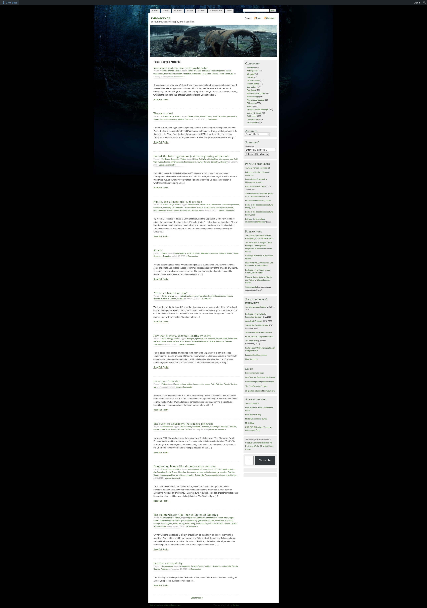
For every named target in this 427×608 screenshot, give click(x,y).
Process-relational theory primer (258, 201)
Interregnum (224, 159)
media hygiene (166, 524)
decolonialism (177, 207)
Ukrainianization (159, 526)
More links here (251, 359)
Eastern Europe (197, 566)
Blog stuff (251, 74)
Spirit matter (252, 116)
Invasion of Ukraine (166, 381)
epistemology (165, 521)
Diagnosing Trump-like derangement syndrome (184, 466)
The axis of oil (163, 113)
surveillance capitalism (185, 475)
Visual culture (252, 123)
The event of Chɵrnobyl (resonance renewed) (183, 423)
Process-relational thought (257, 110)
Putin (182, 341)
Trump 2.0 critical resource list (257, 168)
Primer (201, 10)
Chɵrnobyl (224, 427)
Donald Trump (206, 116)
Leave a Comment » (176, 77)
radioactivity (226, 566)
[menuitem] (424, 2)
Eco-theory (251, 90)
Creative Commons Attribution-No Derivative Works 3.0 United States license (259, 446)
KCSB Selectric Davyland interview (259, 337)
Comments (271, 18)
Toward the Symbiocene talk (256, 325)
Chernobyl (205, 427)
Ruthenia (164, 569)
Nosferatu (216, 566)
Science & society (254, 113)
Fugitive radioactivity (168, 563)
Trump (221, 74)
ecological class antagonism (213, 71)
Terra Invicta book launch (255, 307)
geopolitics (206, 74)
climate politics (193, 116)
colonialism (157, 207)
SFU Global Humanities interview (258, 332)
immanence (161, 17)
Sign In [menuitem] (416, 2)
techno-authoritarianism (173, 162)
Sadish (236, 605)
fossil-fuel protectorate (192, 74)
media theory (201, 524)
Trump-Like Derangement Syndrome (210, 475)
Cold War (202, 159)
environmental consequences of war (218, 207)
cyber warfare (201, 339)
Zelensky (214, 162)
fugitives (208, 566)
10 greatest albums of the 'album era (260, 391)
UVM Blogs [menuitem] (11, 2)
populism (214, 253)
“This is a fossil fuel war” (170, 293)
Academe (251, 67)
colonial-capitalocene (231, 204)
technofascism (190, 162)
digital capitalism (228, 469)
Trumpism (167, 256)
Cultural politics (167, 518)
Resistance (216, 10)
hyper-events (198, 384)
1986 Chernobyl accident (190, 427)
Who (229, 10)
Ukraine (206, 162)
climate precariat (194, 71)
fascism (177, 384)
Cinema (250, 77)
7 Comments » (192, 526)
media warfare (173, 341)
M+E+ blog (249, 423)
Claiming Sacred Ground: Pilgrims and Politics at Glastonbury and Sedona (258, 280)
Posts (258, 18)
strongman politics (167, 475)
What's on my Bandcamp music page (260, 377)
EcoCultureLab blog (253, 415)
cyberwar (211, 339)
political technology (211, 472)
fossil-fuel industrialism (173, 74)
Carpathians (185, 566)
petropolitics (232, 116)
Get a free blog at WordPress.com (165, 605)
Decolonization (190, 207)
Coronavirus (206, 469)
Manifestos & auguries (170, 159)
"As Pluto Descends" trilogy (256, 386)
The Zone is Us (251, 341)
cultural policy (223, 518)
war (200, 210)
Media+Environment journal (256, 419)
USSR (187, 429)
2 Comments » (192, 256)
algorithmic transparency (207, 518)
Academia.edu (251, 287)
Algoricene (191, 518)
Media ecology (167, 339)
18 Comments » (194, 569)
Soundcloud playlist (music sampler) (259, 382)
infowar (163, 341)
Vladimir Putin (183, 119)
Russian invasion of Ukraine (164, 299)
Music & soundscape (255, 100)
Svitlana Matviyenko (199, 341)
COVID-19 (216, 469)
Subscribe (265, 460)
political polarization (215, 524)
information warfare (195, 472)
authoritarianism (194, 469)
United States (231, 475)
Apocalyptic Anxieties (253, 321)
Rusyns (156, 569)
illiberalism (205, 253)
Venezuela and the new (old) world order (180, 68)
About (166, 10)
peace (207, 384)
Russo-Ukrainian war (168, 119)
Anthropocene (193, 204)
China (195, 159)
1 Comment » (211, 119)
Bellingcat (190, 339)
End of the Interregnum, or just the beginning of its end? (191, 156)
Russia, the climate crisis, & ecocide (177, 201)
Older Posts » (197, 598)
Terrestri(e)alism (252, 403)
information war (221, 521)
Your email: (249, 147)
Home (155, 10)
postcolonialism (159, 210)
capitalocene (205, 204)
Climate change (167, 71)
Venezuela (229, 74)
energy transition (200, 296)
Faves (190, 10)
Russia (215, 74)
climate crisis (216, 204)
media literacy (178, 524)
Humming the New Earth (255, 186)
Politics (178, 71)
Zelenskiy (220, 341)
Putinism (222, 253)
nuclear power (159, 429)
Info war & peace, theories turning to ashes (182, 335)
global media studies (206, 521)
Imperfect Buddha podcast (256, 355)
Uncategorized (167, 566)
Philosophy (251, 103)
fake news (175, 521)
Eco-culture (251, 87)
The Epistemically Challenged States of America (185, 515)
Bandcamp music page (254, 373)
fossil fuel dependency (217, 296)
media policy (190, 524)
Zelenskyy (223, 162)
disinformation (221, 339)
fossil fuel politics (219, 116)
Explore (178, 10)
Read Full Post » (160, 99)
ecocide (200, 207)
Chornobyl (214, 427)
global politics (212, 159)
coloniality (167, 207)
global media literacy (189, 521)
